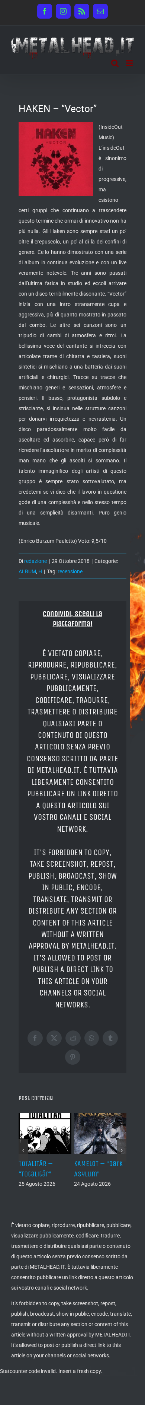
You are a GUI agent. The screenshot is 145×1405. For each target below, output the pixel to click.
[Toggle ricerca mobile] (115, 63)
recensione (70, 571)
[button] (23, 1150)
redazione (35, 561)
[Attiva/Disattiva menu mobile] (130, 63)
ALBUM (27, 571)
